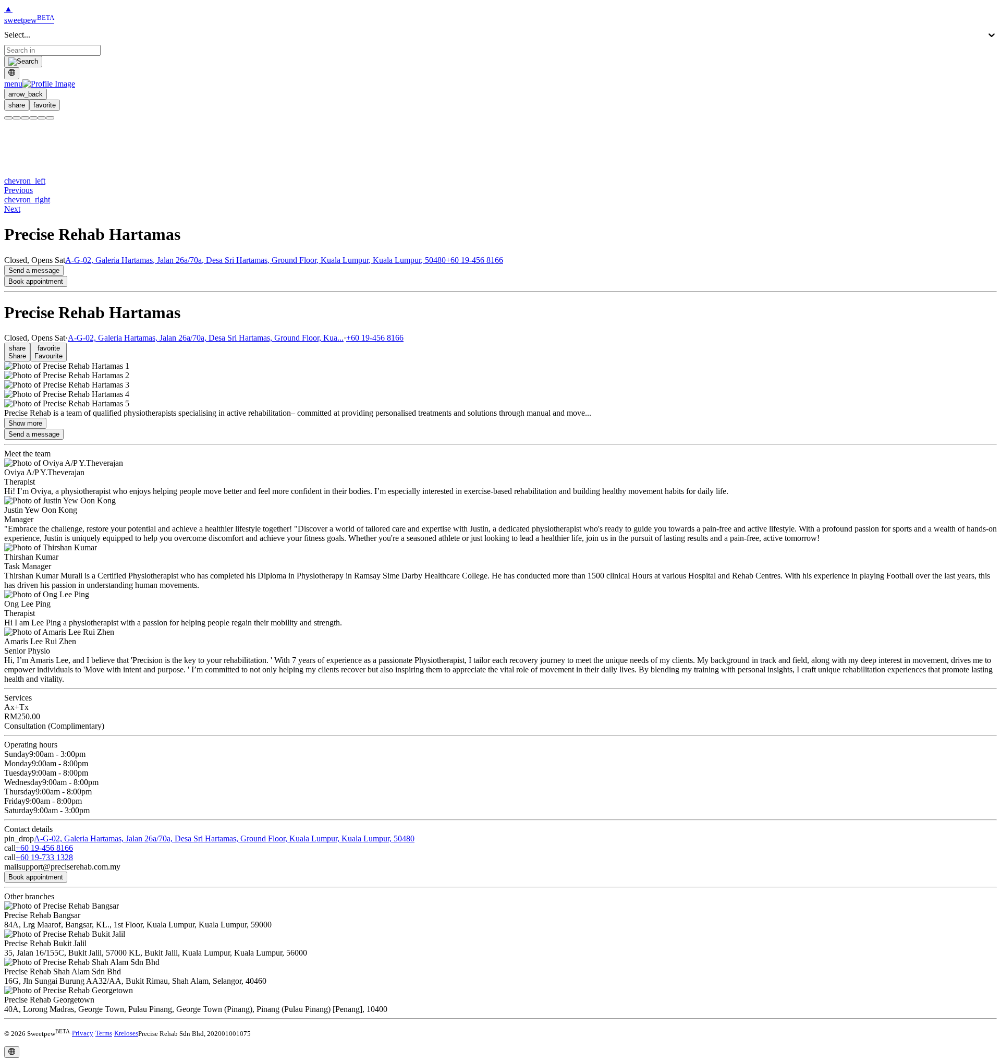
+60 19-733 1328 (44, 857)
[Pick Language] (11, 73)
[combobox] (52, 50)
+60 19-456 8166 (474, 260)
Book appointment (35, 281)
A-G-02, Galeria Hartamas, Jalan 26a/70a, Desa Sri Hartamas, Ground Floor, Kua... (206, 337)
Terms (103, 1033)
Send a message (33, 270)
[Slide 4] (33, 117)
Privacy (82, 1033)
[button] (39, 83)
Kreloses (126, 1033)
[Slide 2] (17, 117)
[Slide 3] (25, 117)
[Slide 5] (42, 117)
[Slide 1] (8, 117)
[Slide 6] (50, 117)
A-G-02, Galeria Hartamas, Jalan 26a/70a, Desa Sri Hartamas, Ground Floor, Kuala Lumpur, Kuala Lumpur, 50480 (255, 260)
